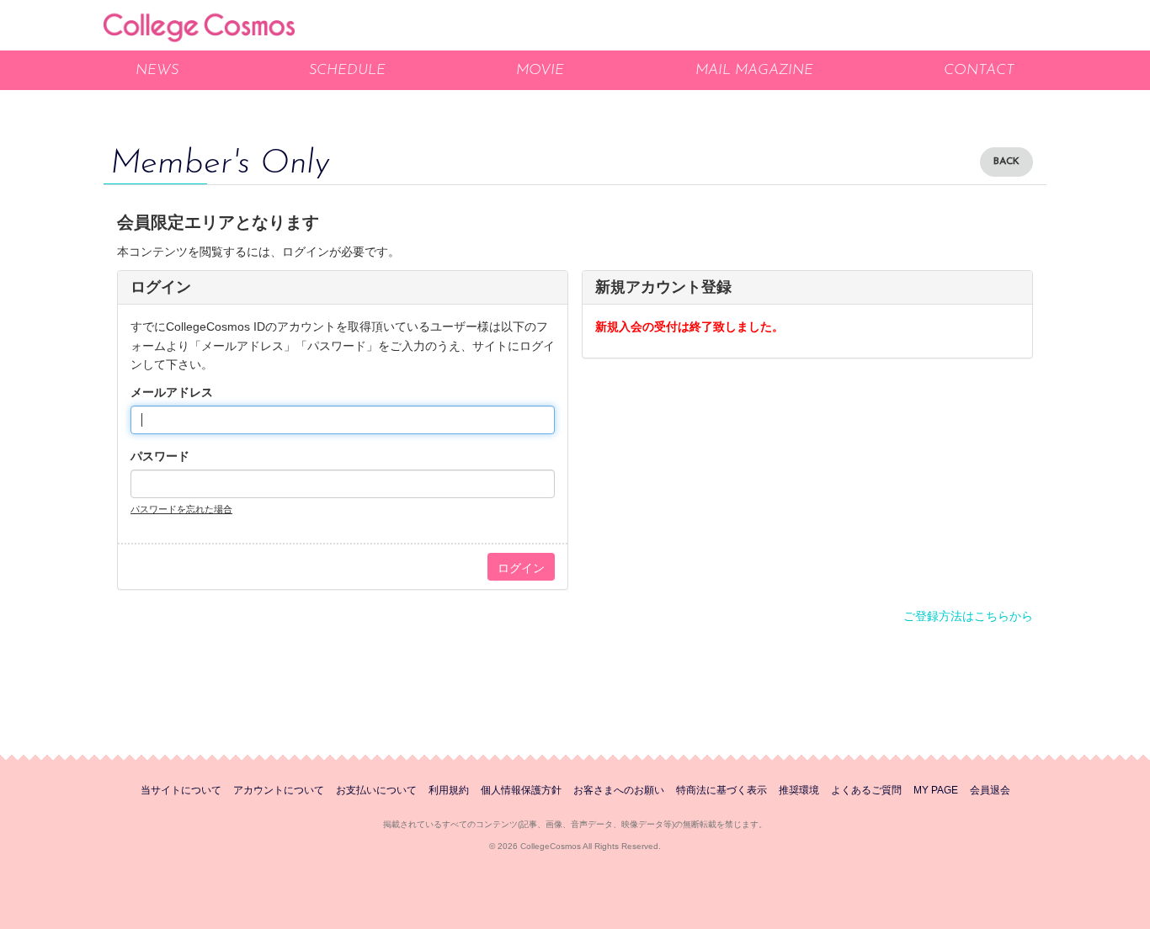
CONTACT (979, 70)
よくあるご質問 (866, 790)
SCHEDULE (347, 70)
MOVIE (540, 70)
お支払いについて (376, 790)
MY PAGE (935, 790)
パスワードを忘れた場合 (181, 509)
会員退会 (990, 790)
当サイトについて (181, 790)
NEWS (157, 70)
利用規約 (449, 790)
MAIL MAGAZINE (754, 70)
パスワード (159, 456)
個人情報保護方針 (521, 790)
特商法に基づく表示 (721, 790)
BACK (1006, 162)
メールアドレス (171, 392)
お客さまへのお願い (618, 790)
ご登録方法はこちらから (968, 616)
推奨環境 (799, 790)
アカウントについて (278, 790)
